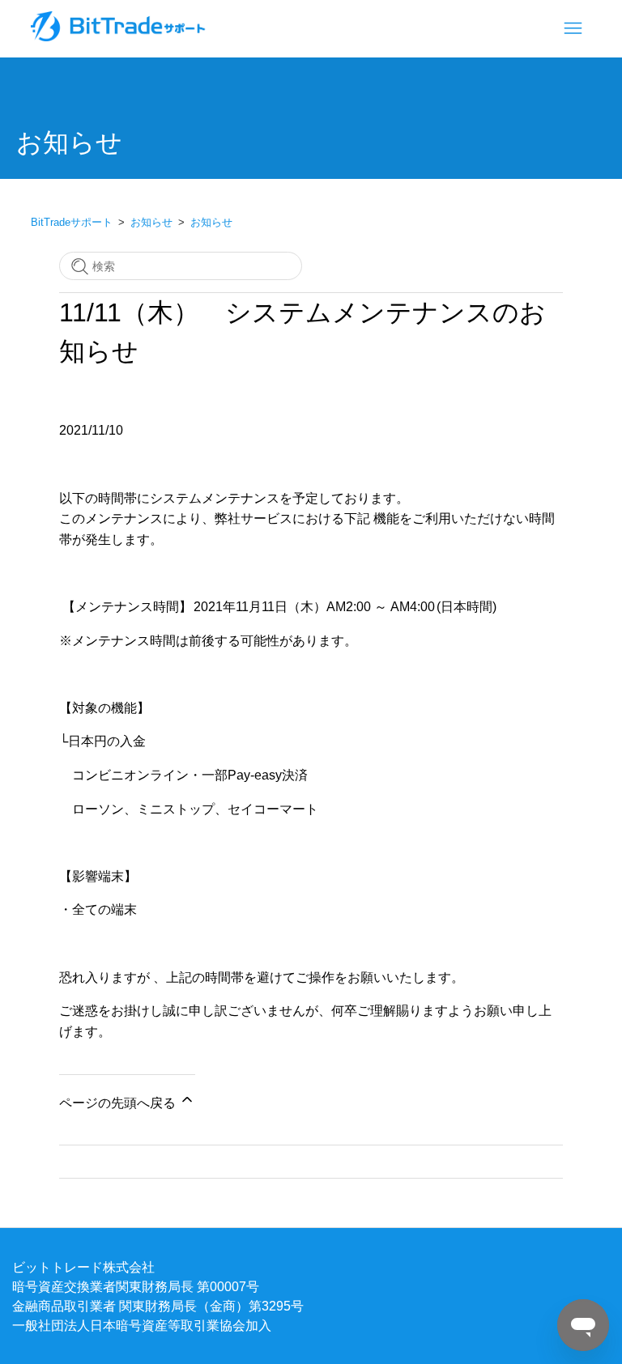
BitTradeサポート (72, 222)
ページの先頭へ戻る (119, 1102)
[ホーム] (119, 36)
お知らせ (151, 222)
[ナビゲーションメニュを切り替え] (573, 29)
